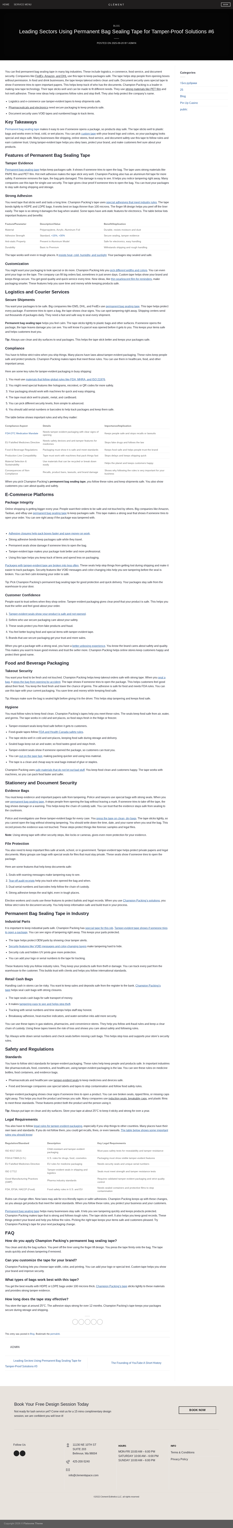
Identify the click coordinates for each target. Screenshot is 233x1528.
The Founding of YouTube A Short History (136, 1362)
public (183, 109)
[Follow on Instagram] (16, 1453)
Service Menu (22, 4)
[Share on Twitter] (81, 1322)
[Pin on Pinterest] (94, 1322)
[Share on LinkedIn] (100, 1322)
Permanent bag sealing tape (22, 129)
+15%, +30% (58, 235)
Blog (116, 26)
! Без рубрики (188, 83)
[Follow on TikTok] (22, 1453)
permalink (55, 1334)
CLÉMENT (116, 4)
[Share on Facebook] (75, 1322)
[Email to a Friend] (87, 1322)
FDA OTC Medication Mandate (21, 433)
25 (181, 89)
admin (132, 43)
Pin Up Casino (189, 102)
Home (6, 4)
